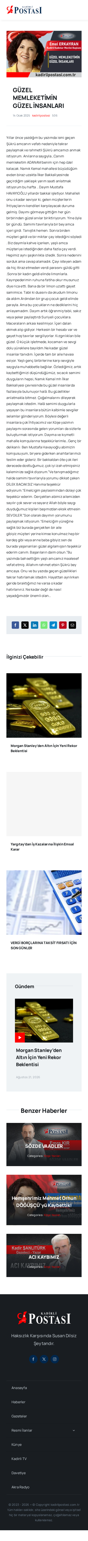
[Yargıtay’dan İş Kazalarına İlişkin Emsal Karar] (44, 804)
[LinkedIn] (34, 625)
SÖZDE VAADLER (44, 1146)
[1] (44, 32)
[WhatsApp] (44, 625)
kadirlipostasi (41, 115)
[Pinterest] (62, 625)
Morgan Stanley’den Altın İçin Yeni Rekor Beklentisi (39, 1057)
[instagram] (54, 1359)
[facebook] (33, 1359)
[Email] (72, 625)
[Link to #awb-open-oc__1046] (78, 10)
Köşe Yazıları (52, 1156)
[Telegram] (53, 625)
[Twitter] (25, 625)
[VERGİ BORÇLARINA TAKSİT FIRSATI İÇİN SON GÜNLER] (44, 873)
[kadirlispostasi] (24, 6)
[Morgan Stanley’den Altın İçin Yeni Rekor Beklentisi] (44, 676)
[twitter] (44, 1359)
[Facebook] (15, 625)
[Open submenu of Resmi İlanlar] (74, 1430)
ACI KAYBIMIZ (44, 1257)
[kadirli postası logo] (44, 1313)
